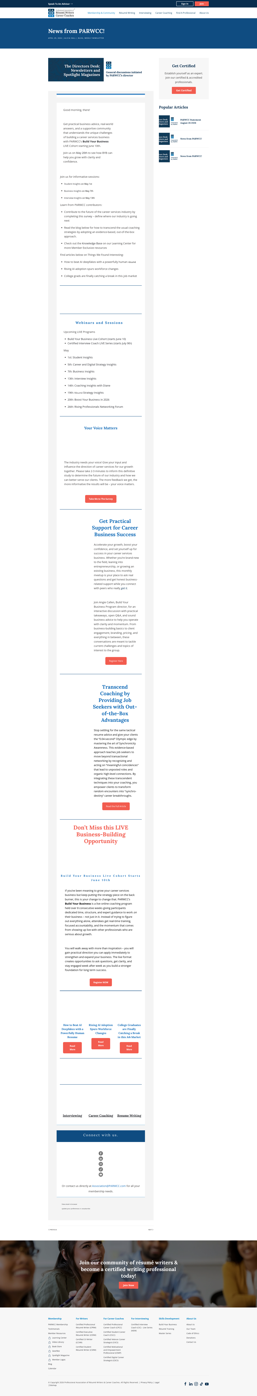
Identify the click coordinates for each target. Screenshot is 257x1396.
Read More (72, 1047)
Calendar (52, 1368)
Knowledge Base (92, 243)
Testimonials (54, 1329)
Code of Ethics (192, 1333)
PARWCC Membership (58, 1324)
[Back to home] (61, 13)
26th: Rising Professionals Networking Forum (95, 407)
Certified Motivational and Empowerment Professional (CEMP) (113, 1350)
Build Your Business (168, 1324)
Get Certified (184, 90)
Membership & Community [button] (101, 12)
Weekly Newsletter (94, 38)
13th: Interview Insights (82, 378)
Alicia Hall (70, 38)
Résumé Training (166, 1329)
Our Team (190, 1329)
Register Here (116, 660)
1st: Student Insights (80, 357)
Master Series (165, 1333)
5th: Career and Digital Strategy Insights (92, 364)
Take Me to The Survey (101, 498)
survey (88, 216)
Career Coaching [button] (163, 12)
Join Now (128, 1285)
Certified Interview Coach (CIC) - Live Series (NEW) (141, 1327)
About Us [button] (204, 12)
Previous (53, 1230)
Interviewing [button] (145, 12)
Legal (157, 1382)
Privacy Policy (147, 1382)
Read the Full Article (116, 806)
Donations (191, 1337)
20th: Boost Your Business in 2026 (88, 399)
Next (150, 1230)
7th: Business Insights (81, 371)
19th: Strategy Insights (86, 392)
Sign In (184, 3)
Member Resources (57, 1333)
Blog (80, 38)
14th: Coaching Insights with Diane (89, 385)
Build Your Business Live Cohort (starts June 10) (97, 339)
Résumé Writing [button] (127, 12)
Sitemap (53, 1385)
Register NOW (100, 982)
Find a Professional (185, 12)
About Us (190, 1324)
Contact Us (191, 1342)
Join (202, 3)
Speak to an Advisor (59, 3)
